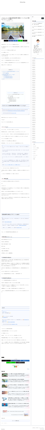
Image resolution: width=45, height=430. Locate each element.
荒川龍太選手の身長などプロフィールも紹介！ (8, 74)
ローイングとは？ (6, 72)
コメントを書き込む (15, 420)
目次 (14, 92)
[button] (25, 40)
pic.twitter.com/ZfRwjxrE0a (21, 110)
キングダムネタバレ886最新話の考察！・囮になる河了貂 (37, 24)
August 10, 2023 (19, 227)
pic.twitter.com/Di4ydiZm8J (22, 225)
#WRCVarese (15, 110)
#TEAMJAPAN (26, 319)
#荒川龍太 (4, 317)
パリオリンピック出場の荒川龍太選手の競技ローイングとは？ (10, 71)
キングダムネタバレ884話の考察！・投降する (37, 30)
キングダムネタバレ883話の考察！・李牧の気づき (37, 33)
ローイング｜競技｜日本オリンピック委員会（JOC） (12, 164)
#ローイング (4, 311)
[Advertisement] (22, 10)
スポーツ (3, 357)
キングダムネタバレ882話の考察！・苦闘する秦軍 (37, 36)
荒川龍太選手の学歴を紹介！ (8, 76)
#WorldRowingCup (10, 110)
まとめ (9, 102)
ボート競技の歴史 (6, 73)
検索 (32, 16)
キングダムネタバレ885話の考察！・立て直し (37, 27)
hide (11, 69)
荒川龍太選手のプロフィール (7, 75)
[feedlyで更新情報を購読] (14, 366)
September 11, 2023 (14, 324)
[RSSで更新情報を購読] (16, 366)
